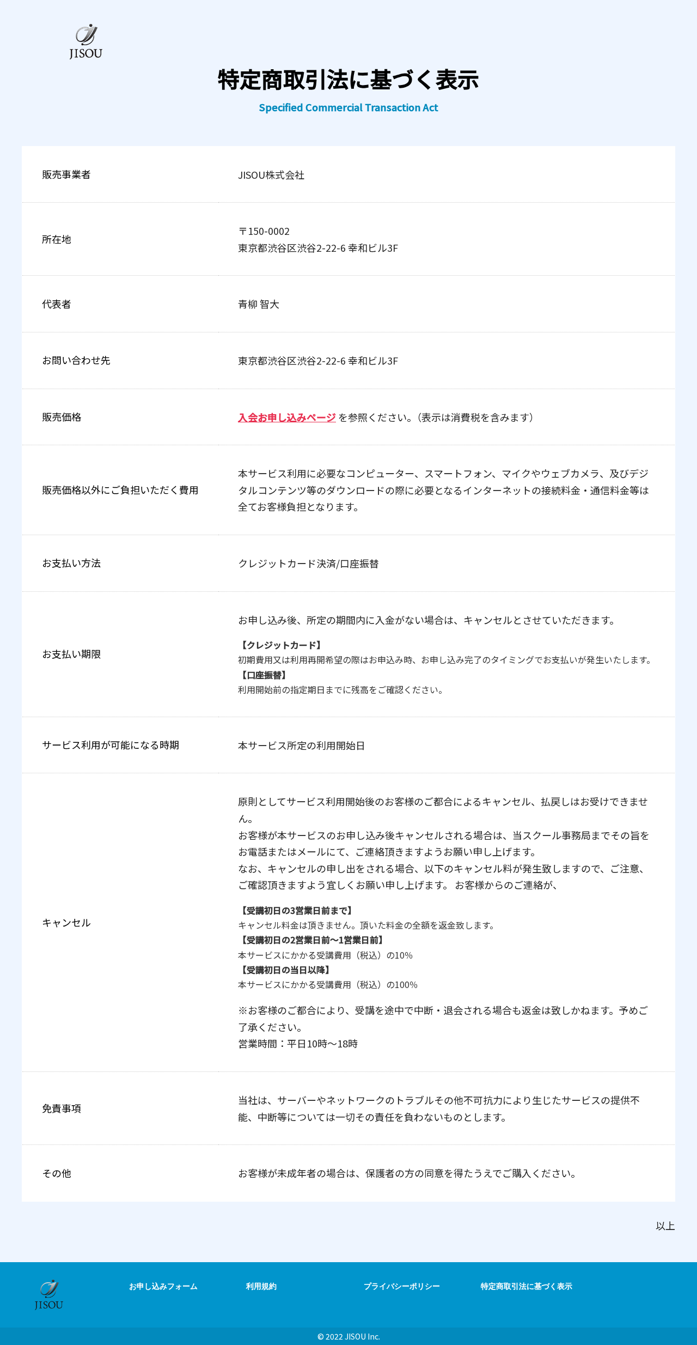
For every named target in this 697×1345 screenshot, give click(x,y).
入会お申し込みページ (287, 417)
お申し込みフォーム (163, 1286)
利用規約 (261, 1286)
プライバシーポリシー (402, 1286)
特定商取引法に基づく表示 (526, 1286)
